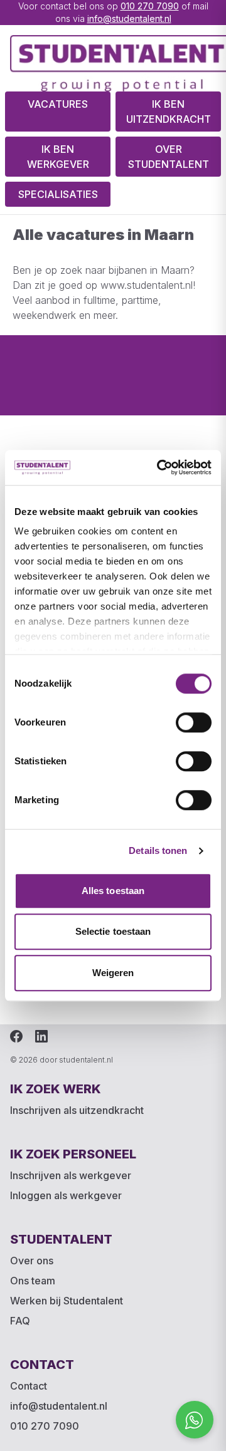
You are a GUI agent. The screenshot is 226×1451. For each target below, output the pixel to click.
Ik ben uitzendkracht (168, 111)
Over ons (31, 1260)
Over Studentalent (168, 156)
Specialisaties (58, 194)
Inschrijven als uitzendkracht (77, 1110)
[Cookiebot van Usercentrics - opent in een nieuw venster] (159, 467)
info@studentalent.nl (129, 18)
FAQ (20, 1320)
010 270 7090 (150, 6)
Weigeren (113, 972)
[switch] (194, 722)
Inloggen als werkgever (66, 1195)
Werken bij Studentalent (66, 1300)
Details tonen (158, 850)
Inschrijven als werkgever (70, 1175)
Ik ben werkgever (58, 156)
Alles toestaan (113, 890)
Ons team (32, 1280)
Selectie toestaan (113, 931)
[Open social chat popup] (194, 1419)
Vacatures (58, 104)
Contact (28, 1386)
